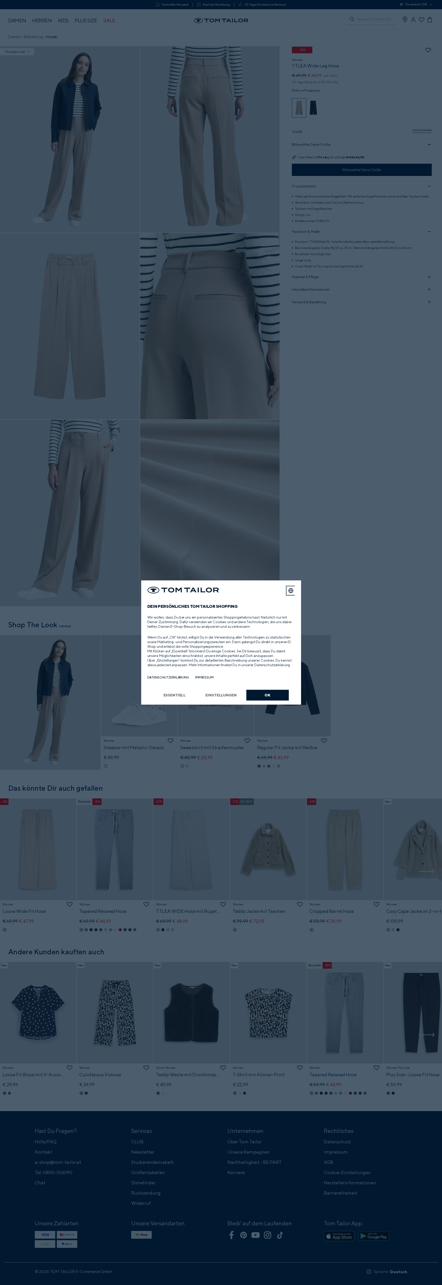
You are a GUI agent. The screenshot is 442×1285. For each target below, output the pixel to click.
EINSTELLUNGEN (220, 695)
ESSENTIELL (174, 695)
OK (267, 695)
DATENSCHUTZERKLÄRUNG (168, 677)
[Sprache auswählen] (291, 591)
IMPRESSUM (204, 677)
